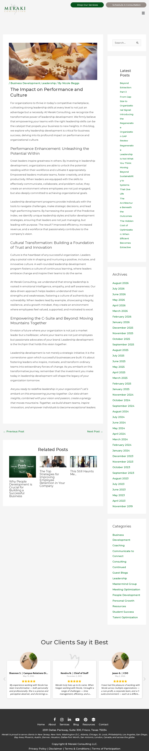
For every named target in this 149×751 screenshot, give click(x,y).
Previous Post (13, 431)
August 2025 (120, 350)
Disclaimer (55, 748)
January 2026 (121, 322)
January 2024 (121, 450)
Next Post (95, 431)
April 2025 (118, 372)
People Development (126, 595)
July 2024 (118, 417)
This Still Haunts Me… (82, 473)
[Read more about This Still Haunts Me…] (83, 461)
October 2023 (121, 467)
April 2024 (119, 433)
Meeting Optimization (126, 589)
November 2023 (122, 461)
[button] (88, 13)
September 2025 (123, 344)
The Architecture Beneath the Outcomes (126, 207)
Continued (119, 567)
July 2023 (118, 484)
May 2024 (118, 428)
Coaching (118, 545)
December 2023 (122, 456)
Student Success (123, 611)
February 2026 (121, 316)
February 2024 (121, 444)
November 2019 (122, 506)
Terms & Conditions (77, 748)
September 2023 (123, 472)
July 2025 (118, 355)
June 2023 (119, 489)
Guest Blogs (120, 572)
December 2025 (122, 327)
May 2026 (118, 299)
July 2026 (118, 288)
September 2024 (123, 405)
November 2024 (122, 394)
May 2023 (118, 495)
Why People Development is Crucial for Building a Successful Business (20, 489)
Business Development (25, 83)
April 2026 (119, 305)
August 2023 (120, 478)
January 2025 (120, 389)
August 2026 (120, 283)
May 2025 (118, 366)
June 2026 (119, 294)
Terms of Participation (106, 748)
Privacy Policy (38, 748)
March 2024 (120, 439)
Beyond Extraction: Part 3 (126, 87)
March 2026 (120, 310)
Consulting (119, 561)
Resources (119, 606)
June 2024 (119, 422)
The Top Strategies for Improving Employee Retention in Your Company (52, 479)
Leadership (48, 83)
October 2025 (121, 338)
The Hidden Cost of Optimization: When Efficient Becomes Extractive (126, 234)
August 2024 (120, 411)
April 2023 (118, 500)
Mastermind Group (124, 583)
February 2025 (121, 383)
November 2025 (122, 333)
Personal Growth (123, 600)
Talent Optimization (125, 617)
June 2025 (118, 361)
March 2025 (119, 377)
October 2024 (121, 400)
